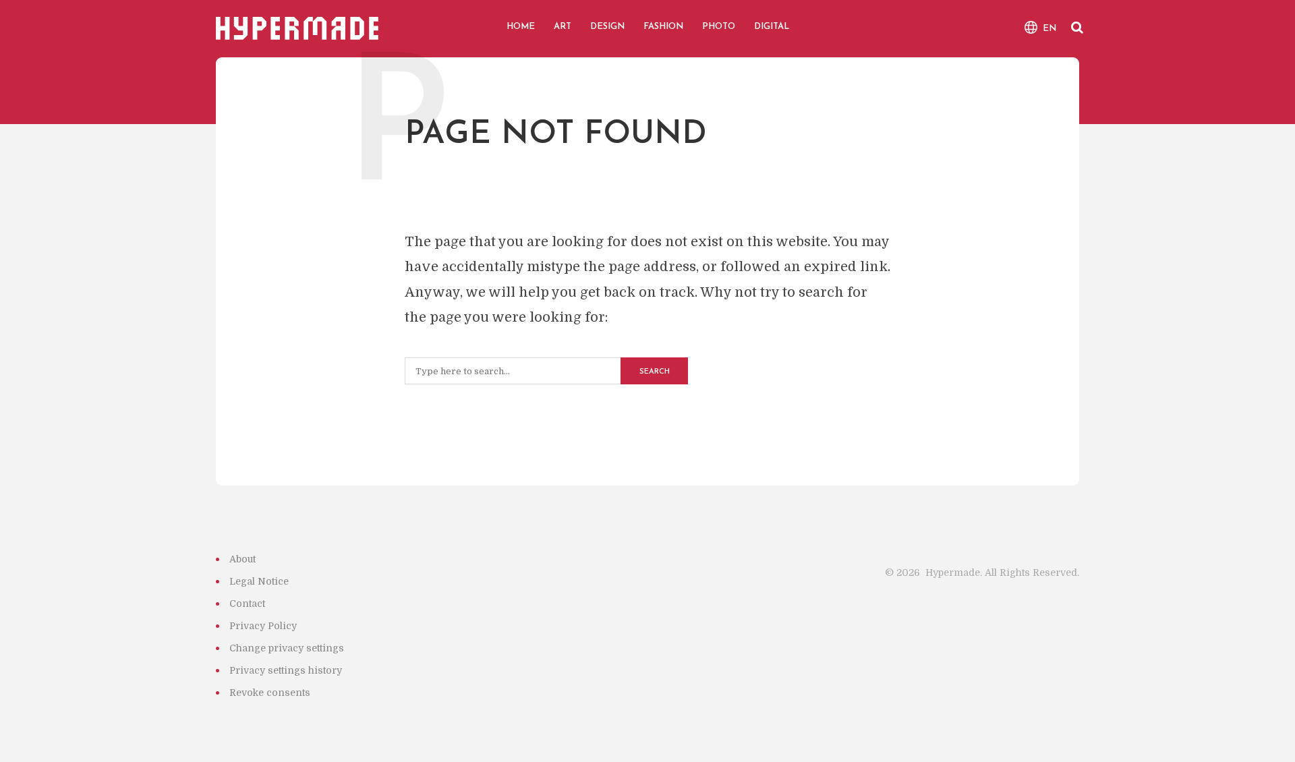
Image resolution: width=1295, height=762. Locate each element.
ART (562, 26)
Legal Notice (259, 581)
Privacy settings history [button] (285, 670)
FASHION (663, 26)
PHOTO (718, 26)
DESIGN (607, 26)
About (242, 559)
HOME (521, 26)
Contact (247, 603)
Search (654, 372)
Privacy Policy (263, 625)
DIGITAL (771, 26)
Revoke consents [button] (269, 692)
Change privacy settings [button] (286, 648)
